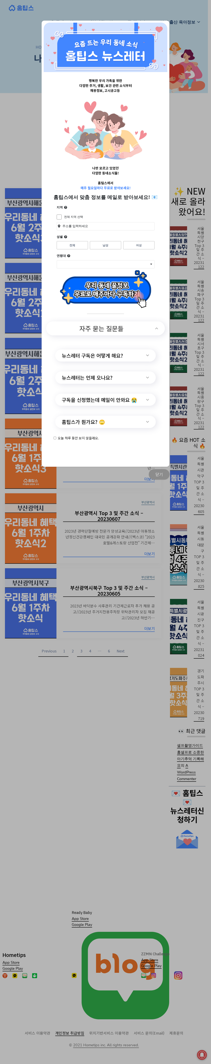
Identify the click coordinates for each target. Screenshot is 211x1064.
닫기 (159, 474)
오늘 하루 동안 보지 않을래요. (78, 437)
